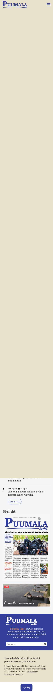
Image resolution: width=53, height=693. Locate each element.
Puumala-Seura (18, 628)
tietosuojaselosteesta (13, 674)
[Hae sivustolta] (45, 644)
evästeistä (31, 671)
